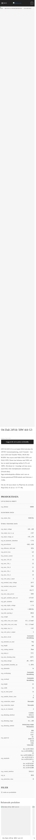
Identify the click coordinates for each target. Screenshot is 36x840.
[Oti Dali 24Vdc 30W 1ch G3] (16, 820)
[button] (31, 3)
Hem (2, 8)
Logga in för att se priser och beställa (17, 442)
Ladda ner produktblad (9, 792)
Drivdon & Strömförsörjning (13, 8)
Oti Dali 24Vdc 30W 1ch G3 (12, 838)
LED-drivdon (27, 8)
